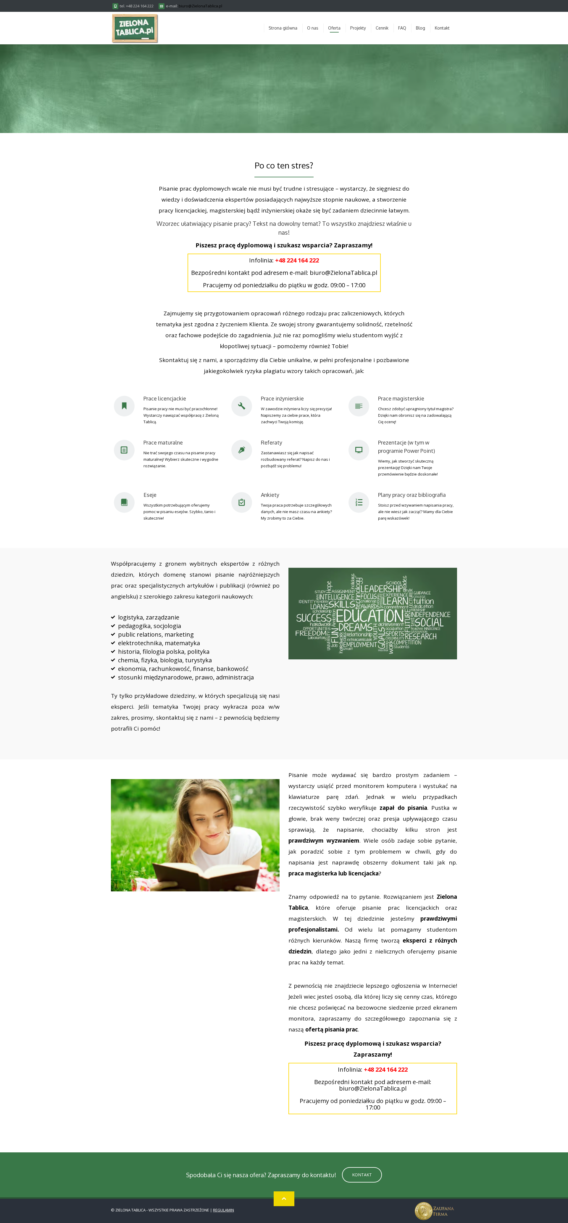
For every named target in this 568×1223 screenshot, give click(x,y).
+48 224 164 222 (297, 260)
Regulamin (223, 1210)
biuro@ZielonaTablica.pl (200, 6)
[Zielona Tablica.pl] (134, 28)
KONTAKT (362, 1174)
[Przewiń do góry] (284, 1198)
